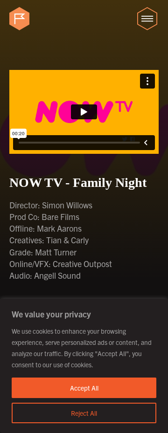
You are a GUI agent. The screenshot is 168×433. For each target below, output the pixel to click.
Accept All (84, 388)
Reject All (84, 413)
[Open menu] (147, 18)
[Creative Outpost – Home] (21, 18)
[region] (84, 366)
